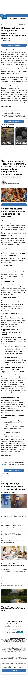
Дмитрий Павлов (6, 40)
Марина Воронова (11, 182)
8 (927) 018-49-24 (13, 624)
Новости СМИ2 (5, 126)
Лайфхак (13, 176)
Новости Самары (6, 24)
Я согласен (14, 670)
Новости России (6, 158)
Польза (19, 176)
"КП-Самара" (22, 102)
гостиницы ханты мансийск (8, 124)
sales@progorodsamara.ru (13, 626)
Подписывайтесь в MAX (14, 45)
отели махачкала (6, 473)
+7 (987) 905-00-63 (9, 650)
